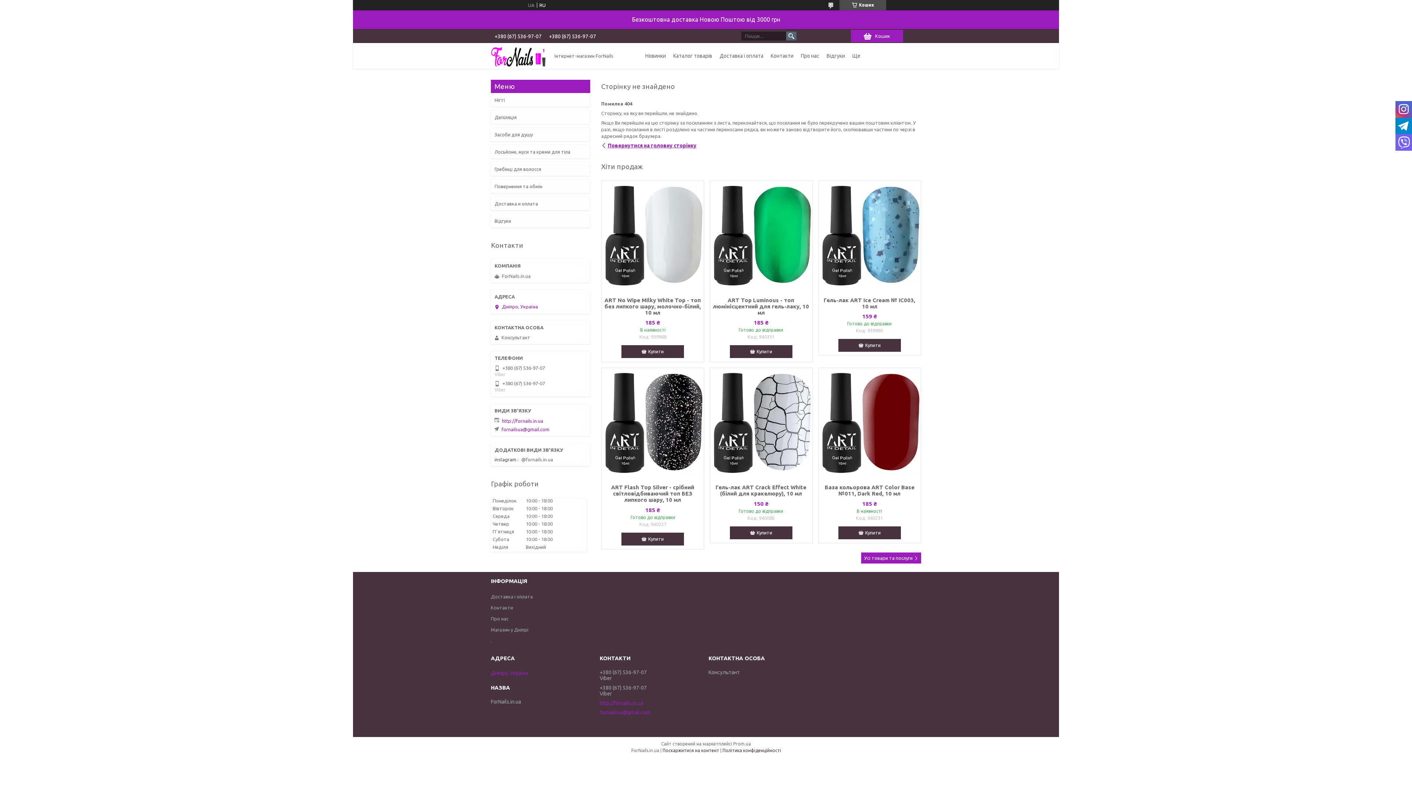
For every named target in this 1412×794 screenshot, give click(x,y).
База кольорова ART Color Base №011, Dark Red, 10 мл (869, 490)
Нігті (500, 100)
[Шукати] (791, 36)
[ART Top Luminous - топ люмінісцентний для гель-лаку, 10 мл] (761, 236)
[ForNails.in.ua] (518, 56)
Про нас (810, 56)
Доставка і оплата (741, 56)
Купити (656, 351)
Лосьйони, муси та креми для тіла (532, 151)
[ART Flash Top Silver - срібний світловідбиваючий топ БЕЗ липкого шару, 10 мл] (653, 423)
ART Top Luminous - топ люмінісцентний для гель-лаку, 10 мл (761, 306)
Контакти (782, 56)
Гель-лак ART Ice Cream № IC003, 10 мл (869, 303)
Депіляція (506, 117)
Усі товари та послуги (888, 558)
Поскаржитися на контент (691, 750)
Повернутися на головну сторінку (652, 146)
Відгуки (836, 56)
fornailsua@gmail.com (525, 429)
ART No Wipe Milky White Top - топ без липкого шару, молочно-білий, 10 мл (653, 306)
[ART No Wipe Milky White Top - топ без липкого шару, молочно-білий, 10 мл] (653, 236)
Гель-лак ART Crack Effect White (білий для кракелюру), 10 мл (761, 490)
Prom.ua (742, 743)
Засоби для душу (514, 134)
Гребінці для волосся (518, 169)
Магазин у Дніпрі (509, 629)
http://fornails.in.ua (522, 420)
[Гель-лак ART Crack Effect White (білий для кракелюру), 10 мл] (761, 423)
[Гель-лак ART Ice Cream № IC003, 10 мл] (870, 236)
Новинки (655, 56)
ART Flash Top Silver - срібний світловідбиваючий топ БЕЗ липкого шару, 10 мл (652, 493)
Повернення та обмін (518, 186)
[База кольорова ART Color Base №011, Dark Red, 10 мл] (870, 423)
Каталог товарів (692, 56)
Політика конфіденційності (752, 750)
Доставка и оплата (516, 203)
